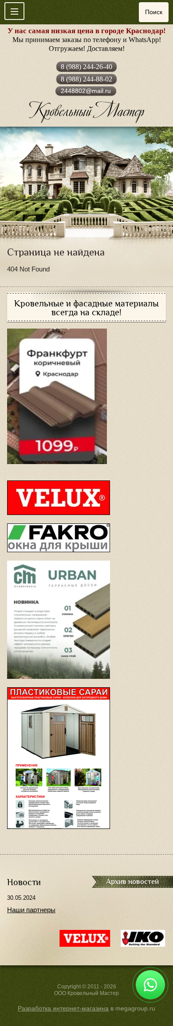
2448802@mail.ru (86, 90)
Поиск (153, 11)
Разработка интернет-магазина (63, 1008)
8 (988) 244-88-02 (86, 79)
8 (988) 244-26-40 (86, 66)
